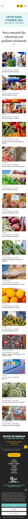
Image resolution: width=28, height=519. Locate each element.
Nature (14, 471)
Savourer (14, 462)
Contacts (14, 473)
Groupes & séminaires (18, 6)
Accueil (6, 23)
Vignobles (14, 469)
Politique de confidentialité (8, 517)
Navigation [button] (25, 6)
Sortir (14, 467)
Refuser (14, 509)
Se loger (14, 465)
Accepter (14, 505)
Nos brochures (14, 455)
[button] (26, 490)
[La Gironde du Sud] (11, 6)
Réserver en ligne (21, 6)
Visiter (14, 460)
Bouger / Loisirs (14, 464)
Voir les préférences (14, 513)
